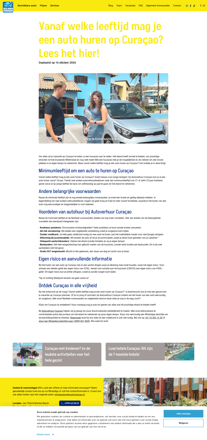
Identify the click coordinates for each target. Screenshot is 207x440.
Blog (110, 5)
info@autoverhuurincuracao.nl (70, 394)
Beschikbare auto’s (27, 5)
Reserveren (75, 317)
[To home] (8, 7)
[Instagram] (187, 5)
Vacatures (130, 5)
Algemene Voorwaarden (158, 5)
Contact (177, 5)
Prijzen (43, 5)
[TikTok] (194, 5)
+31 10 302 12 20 (153, 317)
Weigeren (183, 423)
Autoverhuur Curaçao (52, 311)
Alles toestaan (184, 413)
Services (54, 5)
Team (119, 5)
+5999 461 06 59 (71, 403)
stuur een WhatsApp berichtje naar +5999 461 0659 (64, 321)
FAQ (141, 5)
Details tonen (43, 434)
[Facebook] (190, 5)
